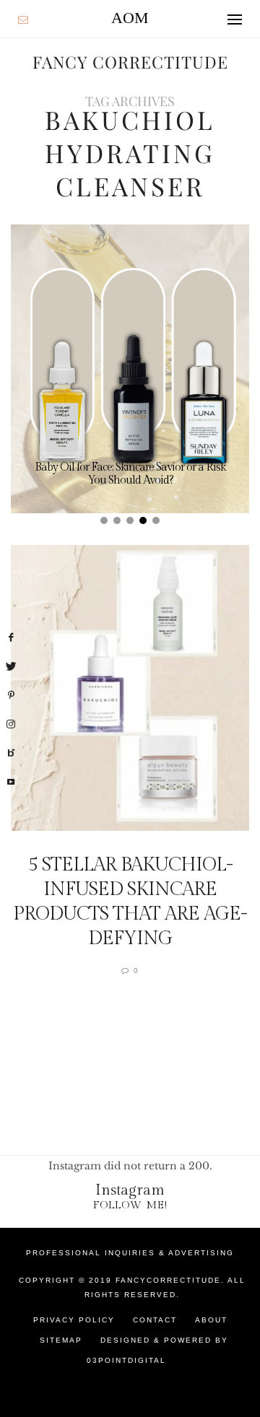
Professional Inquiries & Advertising (130, 1253)
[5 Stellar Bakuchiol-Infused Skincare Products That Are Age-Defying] (130, 688)
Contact (155, 1320)
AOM (130, 18)
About (211, 1320)
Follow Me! (130, 1205)
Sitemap (61, 1340)
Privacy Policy (74, 1320)
